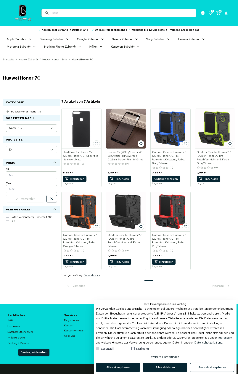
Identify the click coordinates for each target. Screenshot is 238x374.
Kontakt (68, 325)
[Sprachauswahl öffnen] (202, 13)
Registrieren (71, 320)
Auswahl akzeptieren (212, 367)
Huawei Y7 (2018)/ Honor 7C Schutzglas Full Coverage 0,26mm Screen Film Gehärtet (125, 155)
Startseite (8, 59)
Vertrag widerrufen (33, 352)
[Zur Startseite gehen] (23, 13)
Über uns (69, 335)
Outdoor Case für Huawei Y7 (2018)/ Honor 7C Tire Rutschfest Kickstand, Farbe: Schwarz (124, 240)
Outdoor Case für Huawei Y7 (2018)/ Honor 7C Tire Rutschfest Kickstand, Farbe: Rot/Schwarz (169, 240)
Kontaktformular (74, 330)
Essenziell (107, 349)
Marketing (142, 349)
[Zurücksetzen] (51, 198)
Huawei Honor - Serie (54, 59)
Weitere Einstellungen (165, 357)
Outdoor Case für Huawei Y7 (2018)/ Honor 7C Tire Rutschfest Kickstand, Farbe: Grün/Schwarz (214, 157)
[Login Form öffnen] (226, 13)
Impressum (225, 338)
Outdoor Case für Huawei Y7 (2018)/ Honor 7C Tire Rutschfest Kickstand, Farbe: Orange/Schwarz (80, 240)
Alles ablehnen (165, 367)
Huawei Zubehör (28, 59)
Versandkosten (92, 275)
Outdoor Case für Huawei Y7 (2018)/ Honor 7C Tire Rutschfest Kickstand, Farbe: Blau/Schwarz (169, 157)
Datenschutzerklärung (208, 342)
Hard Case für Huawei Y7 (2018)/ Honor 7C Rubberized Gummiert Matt (80, 155)
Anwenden (28, 199)
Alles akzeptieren (118, 367)
